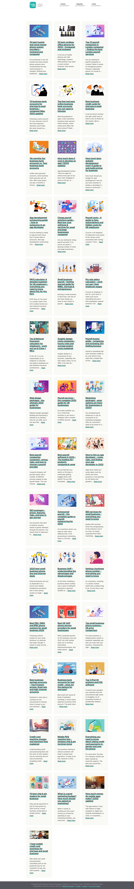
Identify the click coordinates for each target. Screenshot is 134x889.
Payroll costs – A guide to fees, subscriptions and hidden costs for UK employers (94, 222)
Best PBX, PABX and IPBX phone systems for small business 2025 (38, 626)
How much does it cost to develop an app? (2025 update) (67, 162)
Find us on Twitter (94, 886)
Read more (43, 74)
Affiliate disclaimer (68, 886)
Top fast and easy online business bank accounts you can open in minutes (66, 106)
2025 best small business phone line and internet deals (38, 572)
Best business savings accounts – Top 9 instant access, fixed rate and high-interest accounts (38, 686)
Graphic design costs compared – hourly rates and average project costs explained (66, 344)
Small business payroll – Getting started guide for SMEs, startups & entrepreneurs (66, 284)
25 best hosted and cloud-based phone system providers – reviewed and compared (38, 48)
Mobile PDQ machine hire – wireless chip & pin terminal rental (67, 740)
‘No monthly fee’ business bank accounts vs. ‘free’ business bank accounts (38, 163)
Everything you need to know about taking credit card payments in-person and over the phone (95, 743)
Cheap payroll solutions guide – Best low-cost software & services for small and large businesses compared (66, 226)
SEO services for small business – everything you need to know (94, 515)
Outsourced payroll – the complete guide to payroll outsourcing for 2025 (66, 518)
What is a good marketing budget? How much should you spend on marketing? (67, 799)
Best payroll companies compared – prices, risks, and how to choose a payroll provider (39, 461)
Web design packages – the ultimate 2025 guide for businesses (37, 403)
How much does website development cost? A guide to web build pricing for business (94, 164)
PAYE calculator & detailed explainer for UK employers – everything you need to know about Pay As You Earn (39, 286)
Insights (84, 886)
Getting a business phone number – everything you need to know (95, 572)
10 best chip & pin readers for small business (38, 796)
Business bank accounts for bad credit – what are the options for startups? (66, 685)
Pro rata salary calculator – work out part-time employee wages (94, 283)
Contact (78, 886)
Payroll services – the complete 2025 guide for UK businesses (67, 401)
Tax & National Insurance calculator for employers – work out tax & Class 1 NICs (38, 345)
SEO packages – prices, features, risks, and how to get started (38, 514)
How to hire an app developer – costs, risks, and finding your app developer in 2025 (95, 460)
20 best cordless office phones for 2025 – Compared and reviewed (66, 46)
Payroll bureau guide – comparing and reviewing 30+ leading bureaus (95, 342)
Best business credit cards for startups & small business (93, 105)
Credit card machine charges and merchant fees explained (39, 740)
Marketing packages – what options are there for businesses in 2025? (94, 403)
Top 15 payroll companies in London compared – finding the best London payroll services (94, 48)
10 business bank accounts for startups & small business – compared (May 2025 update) (38, 107)
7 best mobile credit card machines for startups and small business (39, 849)
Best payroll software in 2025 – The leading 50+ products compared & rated (67, 460)
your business (64, 4)
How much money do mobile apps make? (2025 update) (94, 797)
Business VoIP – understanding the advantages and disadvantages (67, 572)
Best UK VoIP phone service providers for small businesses (67, 626)
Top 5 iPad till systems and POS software (94, 682)
